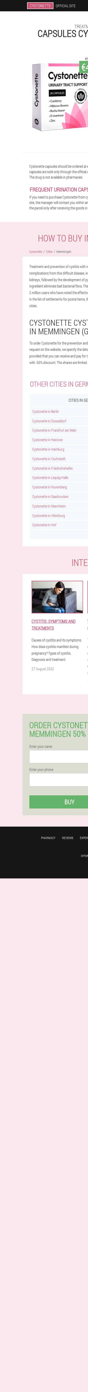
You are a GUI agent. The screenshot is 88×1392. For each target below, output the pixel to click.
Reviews (67, 838)
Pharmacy (48, 838)
